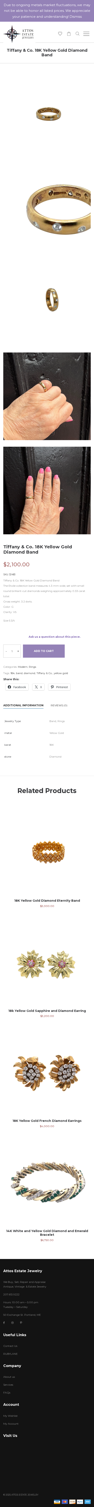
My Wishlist (10, 1415)
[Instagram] (12, 1322)
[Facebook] (4, 1323)
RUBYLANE (10, 1353)
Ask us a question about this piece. (54, 636)
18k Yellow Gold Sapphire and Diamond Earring (47, 1011)
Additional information (23, 705)
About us (9, 1376)
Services (8, 1384)
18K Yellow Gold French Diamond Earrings (47, 1121)
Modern (23, 666)
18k (12, 673)
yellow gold (61, 673)
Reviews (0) (59, 705)
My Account (11, 1423)
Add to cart (44, 651)
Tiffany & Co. (44, 673)
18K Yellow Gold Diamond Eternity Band (47, 901)
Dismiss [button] (76, 16)
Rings (32, 666)
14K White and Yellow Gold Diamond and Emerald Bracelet (47, 1233)
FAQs (6, 1392)
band (19, 673)
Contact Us (10, 1346)
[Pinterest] (21, 1322)
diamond (29, 673)
